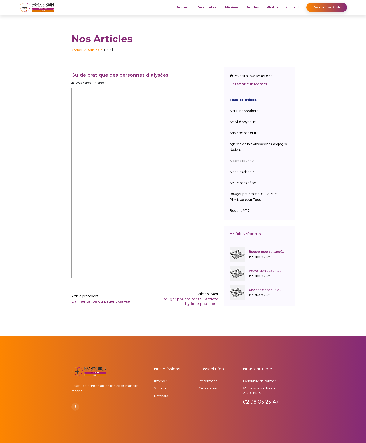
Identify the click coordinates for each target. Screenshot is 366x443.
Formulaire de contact (259, 381)
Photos (272, 7)
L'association (206, 7)
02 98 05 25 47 (261, 402)
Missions (232, 7)
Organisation (208, 388)
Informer (160, 381)
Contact (292, 7)
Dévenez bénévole (327, 7)
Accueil (182, 7)
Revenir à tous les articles (252, 76)
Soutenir (160, 388)
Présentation (208, 381)
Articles (253, 7)
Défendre (161, 396)
